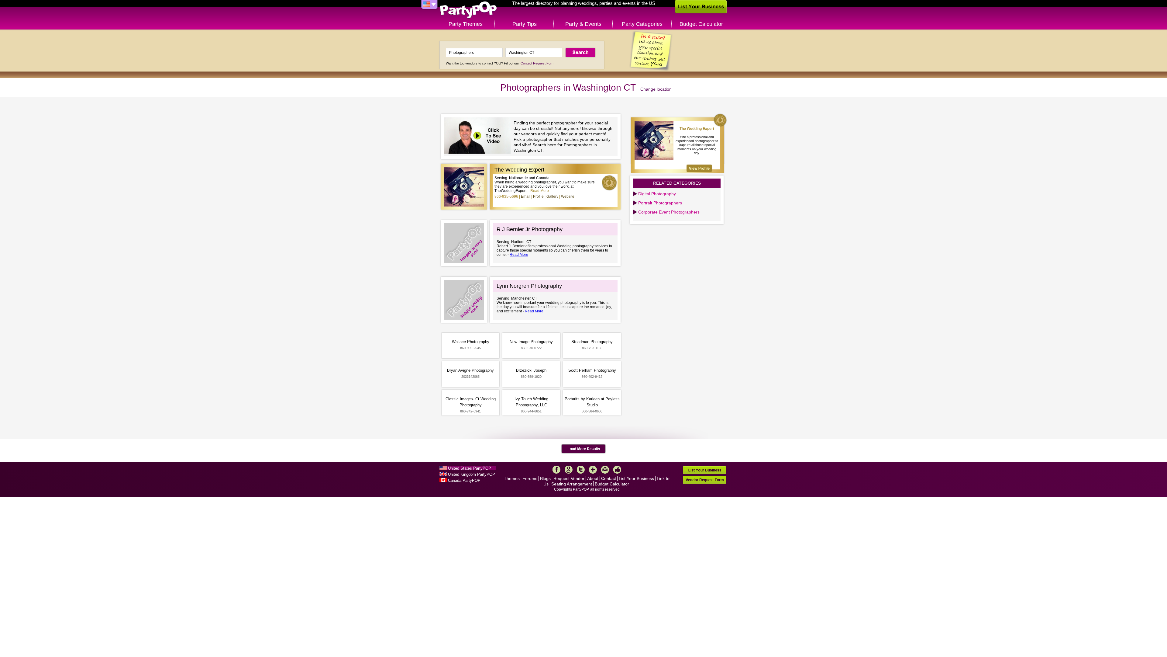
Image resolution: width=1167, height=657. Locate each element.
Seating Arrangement (571, 483)
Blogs (545, 478)
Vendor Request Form (704, 479)
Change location (656, 89)
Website (567, 196)
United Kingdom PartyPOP (471, 474)
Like (617, 470)
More (593, 470)
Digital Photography (657, 193)
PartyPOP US (468, 10)
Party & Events (583, 24)
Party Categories (642, 24)
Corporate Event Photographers (669, 212)
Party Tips (524, 24)
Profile (538, 196)
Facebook (556, 470)
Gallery (552, 196)
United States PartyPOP (469, 468)
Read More (539, 191)
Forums (529, 478)
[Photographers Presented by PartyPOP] (479, 136)
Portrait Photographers (660, 202)
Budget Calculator (701, 24)
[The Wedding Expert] (699, 168)
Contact (608, 478)
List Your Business (636, 478)
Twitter (581, 470)
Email (525, 196)
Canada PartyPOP (464, 480)
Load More (583, 449)
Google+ (569, 470)
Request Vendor (568, 478)
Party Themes (466, 24)
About (592, 478)
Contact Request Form (537, 63)
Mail (605, 470)
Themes (512, 478)
